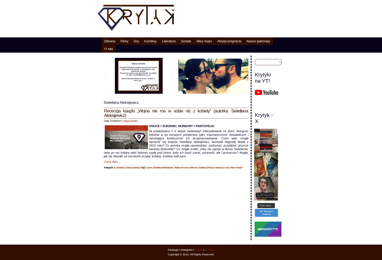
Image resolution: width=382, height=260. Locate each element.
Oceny (128, 167)
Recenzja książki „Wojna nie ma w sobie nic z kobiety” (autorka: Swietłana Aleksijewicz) (176, 113)
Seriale (186, 41)
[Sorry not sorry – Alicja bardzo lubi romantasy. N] (266, 165)
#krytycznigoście (229, 41)
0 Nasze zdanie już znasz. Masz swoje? (224, 167)
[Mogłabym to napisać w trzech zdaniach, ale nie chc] (266, 188)
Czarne (149, 167)
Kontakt (209, 249)
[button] (105, 76)
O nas (108, 49)
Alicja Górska (131, 120)
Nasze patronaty (258, 41)
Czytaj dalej (112, 161)
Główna (109, 41)
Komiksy (150, 41)
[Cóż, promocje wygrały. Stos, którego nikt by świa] (266, 141)
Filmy (124, 41)
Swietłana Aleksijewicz (163, 167)
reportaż (136, 167)
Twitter (199, 249)
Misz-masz (204, 41)
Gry (136, 41)
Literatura (169, 41)
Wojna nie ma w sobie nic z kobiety (190, 167)
